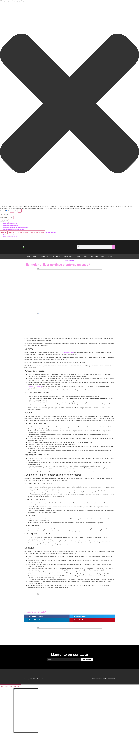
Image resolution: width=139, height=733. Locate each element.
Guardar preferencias (37, 232)
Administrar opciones (10, 223)
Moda (34, 256)
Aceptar (3, 232)
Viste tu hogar (45, 256)
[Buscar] (113, 247)
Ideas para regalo (67, 256)
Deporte (110, 256)
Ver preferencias (23, 232)
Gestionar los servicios (10, 225)
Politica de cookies (9, 235)
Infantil (102, 256)
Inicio (28, 256)
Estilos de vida (56, 256)
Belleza (85, 256)
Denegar (11, 232)
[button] (69, 103)
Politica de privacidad (10, 237)
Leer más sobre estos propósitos (13, 229)
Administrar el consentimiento (10, 686)
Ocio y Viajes (94, 256)
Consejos (77, 256)
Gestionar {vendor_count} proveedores (15, 227)
